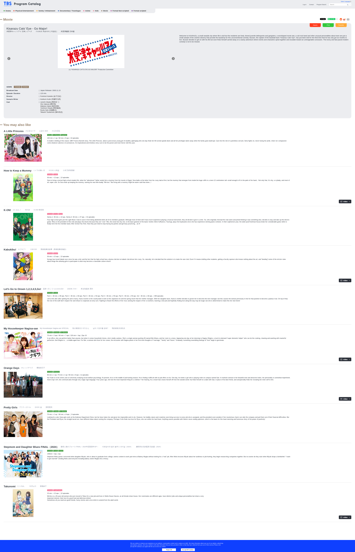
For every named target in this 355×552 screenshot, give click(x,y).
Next (173, 58)
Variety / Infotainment (46, 11)
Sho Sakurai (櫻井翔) (48, 104)
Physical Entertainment (24, 11)
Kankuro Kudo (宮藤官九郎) (50, 99)
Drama (8, 11)
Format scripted (139, 11)
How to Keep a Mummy (17, 170)
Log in (304, 4)
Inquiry (315, 25)
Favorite (341, 25)
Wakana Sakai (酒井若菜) (49, 106)
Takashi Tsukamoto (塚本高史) (51, 112)
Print (328, 25)
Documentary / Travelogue (70, 11)
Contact (311, 4)
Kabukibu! (10, 249)
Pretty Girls (10, 407)
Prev (8, 58)
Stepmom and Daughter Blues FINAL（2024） (31, 447)
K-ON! (7, 210)
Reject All (169, 550)
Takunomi (10, 486)
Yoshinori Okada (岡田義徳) (50, 108)
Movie (105, 11)
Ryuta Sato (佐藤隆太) (48, 110)
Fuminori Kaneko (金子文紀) (50, 96)
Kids (97, 11)
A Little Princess (14, 131)
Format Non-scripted (121, 11)
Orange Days (11, 368)
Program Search (321, 4)
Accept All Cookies (188, 550)
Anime (87, 11)
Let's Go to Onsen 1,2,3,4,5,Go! (22, 289)
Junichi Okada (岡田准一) (49, 102)
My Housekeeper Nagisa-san (21, 328)
